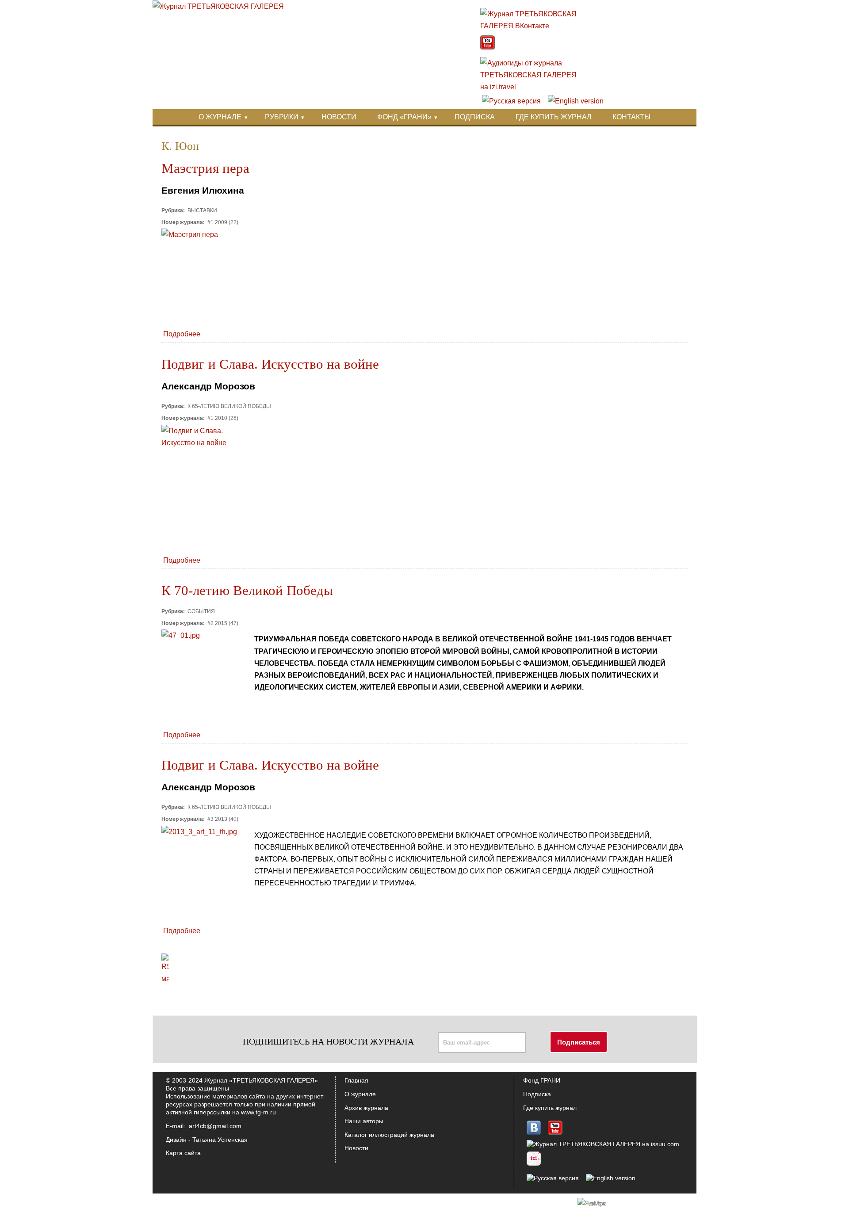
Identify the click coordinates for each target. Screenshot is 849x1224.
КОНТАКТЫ (631, 117)
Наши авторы (363, 1121)
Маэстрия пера (205, 168)
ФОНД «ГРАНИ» (404, 117)
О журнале (360, 1094)
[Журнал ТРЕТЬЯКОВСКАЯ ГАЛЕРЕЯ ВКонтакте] (533, 26)
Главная (356, 1080)
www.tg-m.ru (258, 1112)
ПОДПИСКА (475, 117)
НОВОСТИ (338, 117)
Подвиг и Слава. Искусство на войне (270, 364)
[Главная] (218, 6)
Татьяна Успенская (220, 1139)
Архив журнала (366, 1107)
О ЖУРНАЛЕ (220, 117)
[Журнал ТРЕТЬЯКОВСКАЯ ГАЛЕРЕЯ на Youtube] (487, 47)
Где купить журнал (550, 1107)
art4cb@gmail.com (215, 1125)
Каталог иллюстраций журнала (389, 1134)
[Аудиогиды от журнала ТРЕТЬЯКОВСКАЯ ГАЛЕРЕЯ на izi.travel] (533, 87)
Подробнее (181, 334)
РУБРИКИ (281, 117)
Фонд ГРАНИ (541, 1080)
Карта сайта (183, 1152)
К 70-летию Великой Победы (247, 590)
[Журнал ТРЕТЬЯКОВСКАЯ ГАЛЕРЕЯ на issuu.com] (603, 1144)
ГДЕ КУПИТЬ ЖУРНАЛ (554, 117)
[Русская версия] (511, 101)
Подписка (537, 1094)
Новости (356, 1148)
